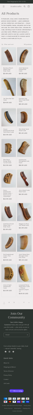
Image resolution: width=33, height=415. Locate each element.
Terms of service (8, 408)
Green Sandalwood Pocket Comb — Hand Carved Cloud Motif (8, 193)
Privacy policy (27, 405)
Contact (6, 379)
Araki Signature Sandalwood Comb (23, 69)
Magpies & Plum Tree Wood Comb (24, 224)
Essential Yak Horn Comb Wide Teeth (24, 100)
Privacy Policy (8, 375)
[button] (4, 6)
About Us (6, 363)
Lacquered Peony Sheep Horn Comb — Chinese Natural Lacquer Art (24, 288)
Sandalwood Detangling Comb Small (24, 161)
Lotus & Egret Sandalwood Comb (7, 286)
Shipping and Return (10, 367)
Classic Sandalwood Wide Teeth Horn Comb (8, 130)
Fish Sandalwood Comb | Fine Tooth (8, 256)
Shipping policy (26, 408)
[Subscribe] (27, 335)
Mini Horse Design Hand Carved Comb (7, 161)
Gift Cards (7, 383)
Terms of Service (9, 371)
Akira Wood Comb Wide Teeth (24, 191)
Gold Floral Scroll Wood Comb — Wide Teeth (8, 225)
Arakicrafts (9, 405)
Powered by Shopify (17, 405)
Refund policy (17, 408)
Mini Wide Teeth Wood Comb (24, 129)
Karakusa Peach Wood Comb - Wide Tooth (8, 69)
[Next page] (29, 303)
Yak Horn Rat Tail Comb (8, 99)
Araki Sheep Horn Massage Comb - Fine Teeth (24, 256)
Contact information (17, 411)
